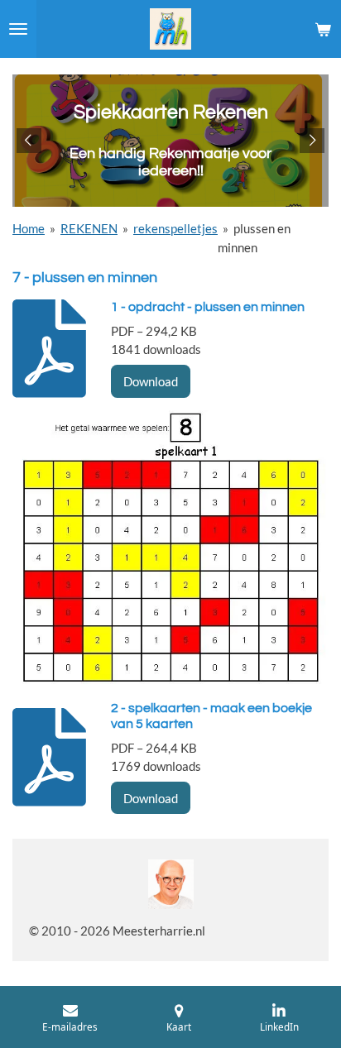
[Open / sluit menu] (18, 29)
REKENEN (89, 228)
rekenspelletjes (175, 228)
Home (28, 228)
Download (150, 381)
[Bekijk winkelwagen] (323, 29)
